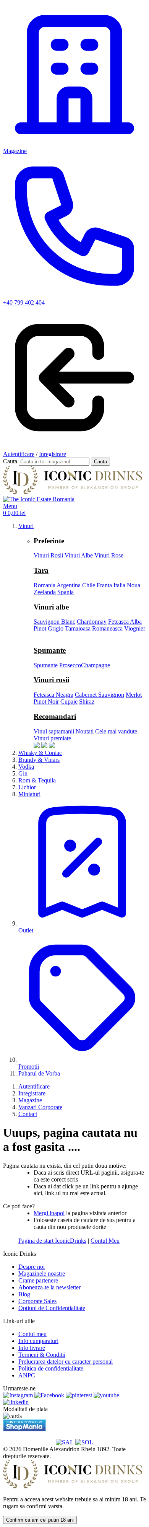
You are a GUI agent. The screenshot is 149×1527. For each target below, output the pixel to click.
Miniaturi (29, 794)
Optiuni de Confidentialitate (51, 1308)
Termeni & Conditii (41, 1354)
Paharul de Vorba (39, 1073)
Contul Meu (105, 1240)
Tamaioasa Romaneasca (94, 628)
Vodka (26, 766)
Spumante (46, 665)
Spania (65, 592)
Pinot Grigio (48, 628)
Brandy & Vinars (39, 759)
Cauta (10, 461)
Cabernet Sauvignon (99, 694)
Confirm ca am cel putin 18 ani (40, 1520)
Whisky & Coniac (40, 753)
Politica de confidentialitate (50, 1368)
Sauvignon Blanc (54, 621)
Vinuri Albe (79, 555)
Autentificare (18, 454)
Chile (88, 585)
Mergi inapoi (49, 1213)
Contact (27, 1114)
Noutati (85, 731)
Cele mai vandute (116, 731)
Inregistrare (52, 454)
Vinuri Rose (108, 555)
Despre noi (31, 1266)
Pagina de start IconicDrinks (52, 1240)
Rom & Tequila (37, 780)
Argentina (69, 585)
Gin (23, 773)
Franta (104, 585)
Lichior (27, 787)
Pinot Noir (46, 701)
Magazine (30, 1100)
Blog (24, 1294)
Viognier (134, 628)
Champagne (95, 665)
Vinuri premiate (52, 738)
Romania (44, 585)
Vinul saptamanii (54, 731)
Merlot (134, 694)
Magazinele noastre (41, 1273)
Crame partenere (38, 1280)
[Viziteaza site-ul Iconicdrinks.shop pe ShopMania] (24, 1429)
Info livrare (31, 1347)
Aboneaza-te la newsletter (49, 1287)
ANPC (26, 1375)
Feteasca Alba (125, 621)
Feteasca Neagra (53, 694)
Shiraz (86, 701)
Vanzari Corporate (40, 1107)
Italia (119, 585)
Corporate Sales (37, 1301)
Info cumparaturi (38, 1341)
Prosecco (70, 665)
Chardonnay (92, 621)
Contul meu (32, 1334)
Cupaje (69, 701)
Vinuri (26, 526)
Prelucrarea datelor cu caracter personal (65, 1361)
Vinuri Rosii (48, 555)
